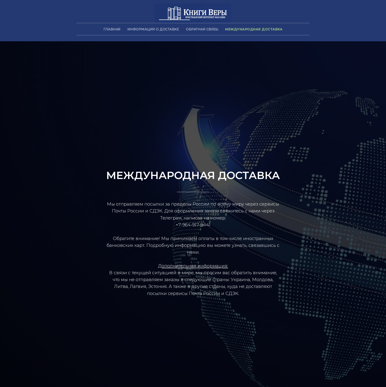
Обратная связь (202, 29)
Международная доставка (253, 29)
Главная (112, 29)
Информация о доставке (153, 29)
